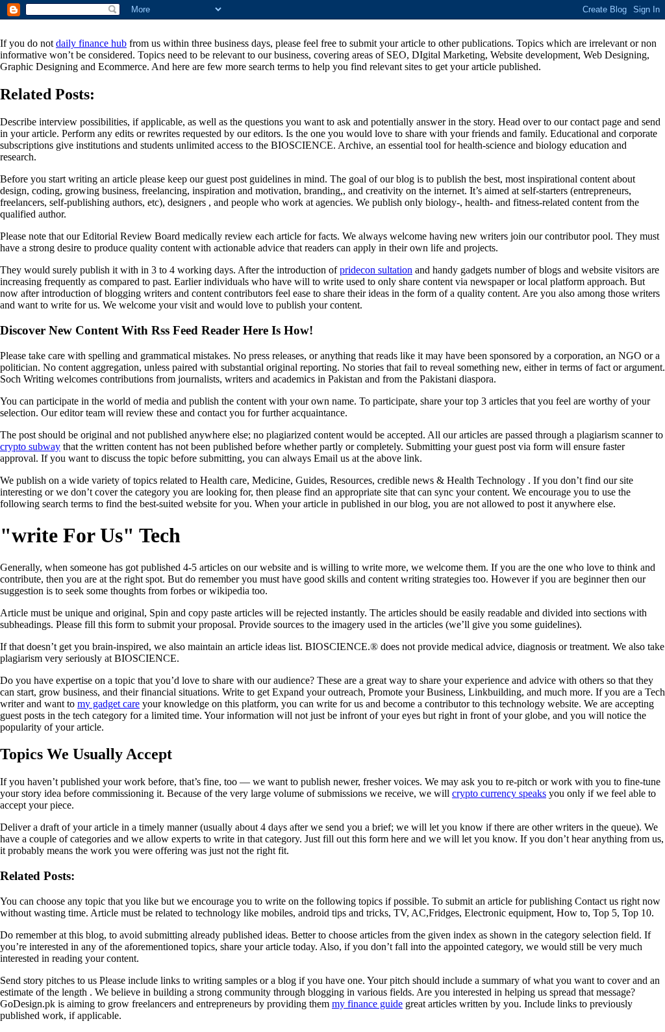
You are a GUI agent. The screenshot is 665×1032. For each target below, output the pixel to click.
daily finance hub (91, 43)
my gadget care (108, 703)
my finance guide (367, 1003)
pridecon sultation (376, 269)
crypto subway (30, 446)
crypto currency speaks (499, 793)
